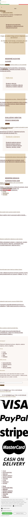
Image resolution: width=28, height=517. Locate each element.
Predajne (5, 356)
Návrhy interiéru (7, 477)
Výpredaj (5, 478)
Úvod (4, 471)
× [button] (26, 499)
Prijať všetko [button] (7, 513)
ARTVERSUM (19, 390)
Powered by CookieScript (5, 515)
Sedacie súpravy (8, 128)
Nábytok (9, 78)
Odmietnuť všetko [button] (20, 513)
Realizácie (6, 193)
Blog (4, 355)
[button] (14, 510)
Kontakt (5, 194)
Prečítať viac (21, 503)
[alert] (14, 507)
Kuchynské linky (8, 12)
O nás (4, 191)
